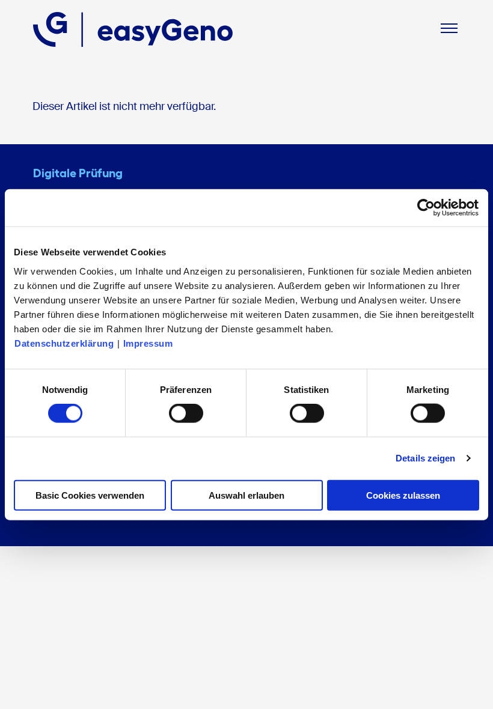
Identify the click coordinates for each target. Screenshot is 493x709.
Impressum (148, 343)
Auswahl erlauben (246, 495)
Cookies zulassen (403, 495)
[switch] (186, 413)
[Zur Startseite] (133, 29)
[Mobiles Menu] (449, 29)
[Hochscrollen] (472, 688)
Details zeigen (425, 458)
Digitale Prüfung (78, 173)
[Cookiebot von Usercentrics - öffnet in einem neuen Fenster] (426, 208)
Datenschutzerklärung (64, 343)
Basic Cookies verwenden (89, 495)
